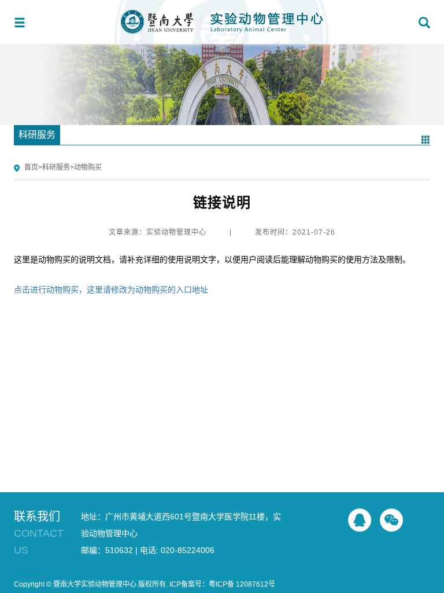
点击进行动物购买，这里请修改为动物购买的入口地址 (111, 289)
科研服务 (56, 167)
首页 (31, 167)
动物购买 (88, 167)
